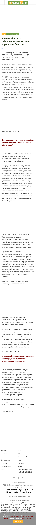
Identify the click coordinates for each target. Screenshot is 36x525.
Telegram (22, 477)
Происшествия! (6, 466)
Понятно (18, 521)
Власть (3, 469)
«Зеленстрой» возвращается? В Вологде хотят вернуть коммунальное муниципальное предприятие (18, 358)
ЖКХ (3, 34)
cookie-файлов (27, 518)
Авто (19, 450)
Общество (4, 463)
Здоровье (21, 463)
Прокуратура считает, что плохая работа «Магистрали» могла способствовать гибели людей (18, 142)
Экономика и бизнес (24, 457)
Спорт (20, 460)
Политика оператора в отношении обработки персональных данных (25, 471)
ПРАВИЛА (4, 454)
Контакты (4, 450)
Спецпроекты (5, 460)
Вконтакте (14, 477)
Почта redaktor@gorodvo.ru (18, 492)
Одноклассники (18, 477)
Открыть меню (2, 2)
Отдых (20, 466)
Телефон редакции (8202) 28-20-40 (18, 490)
